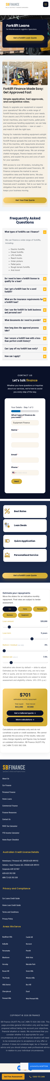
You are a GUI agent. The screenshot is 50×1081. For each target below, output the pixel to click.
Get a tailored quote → (25, 713)
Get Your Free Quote (24, 200)
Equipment (25, 615)
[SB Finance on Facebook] (19, 1068)
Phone (15, 467)
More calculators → (25, 719)
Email (14, 455)
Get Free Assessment (13, 1076)
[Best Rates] (7, 511)
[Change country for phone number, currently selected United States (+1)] (14, 472)
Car (10, 609)
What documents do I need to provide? (23, 320)
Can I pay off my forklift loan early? (21, 348)
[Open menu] (45, 4)
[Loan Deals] (7, 525)
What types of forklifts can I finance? (22, 231)
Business (10, 615)
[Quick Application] (7, 540)
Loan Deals (20, 525)
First (13, 439)
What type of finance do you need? (23, 416)
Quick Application (24, 541)
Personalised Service (26, 555)
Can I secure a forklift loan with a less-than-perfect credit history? (23, 339)
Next (16, 481)
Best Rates (20, 511)
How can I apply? (12, 356)
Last (12, 449)
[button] (25, 231)
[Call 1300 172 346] (36, 1077)
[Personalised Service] (7, 554)
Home (25, 609)
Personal (40, 609)
